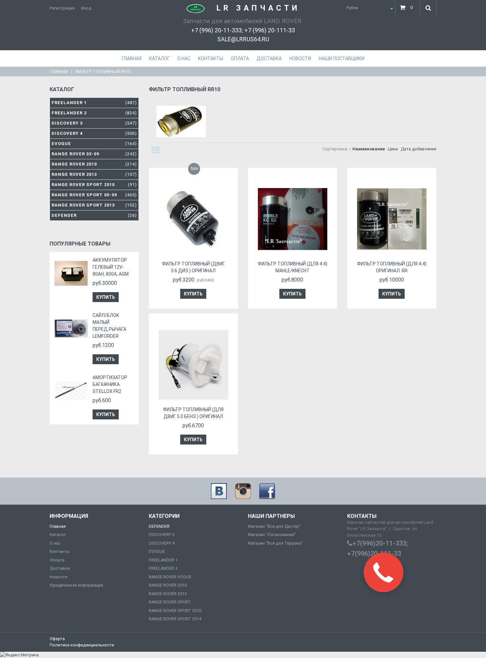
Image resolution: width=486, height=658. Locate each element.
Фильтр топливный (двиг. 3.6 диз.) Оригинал (193, 267)
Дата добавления (418, 148)
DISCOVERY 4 (162, 543)
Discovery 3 (94, 123)
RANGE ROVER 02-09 (94, 153)
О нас (55, 543)
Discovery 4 (94, 133)
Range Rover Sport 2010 (94, 184)
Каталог (58, 534)
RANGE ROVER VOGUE (170, 576)
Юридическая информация (76, 585)
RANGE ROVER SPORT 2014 (175, 618)
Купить (105, 297)
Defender (94, 215)
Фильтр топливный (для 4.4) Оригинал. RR (391, 267)
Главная (59, 71)
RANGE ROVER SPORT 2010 (175, 610)
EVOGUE (157, 551)
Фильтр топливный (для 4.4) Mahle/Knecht (292, 267)
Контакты (60, 551)
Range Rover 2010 (94, 164)
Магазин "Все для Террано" (275, 543)
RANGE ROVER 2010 (168, 585)
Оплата (57, 560)
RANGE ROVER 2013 (168, 593)
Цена (393, 148)
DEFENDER (159, 526)
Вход (86, 8)
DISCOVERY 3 (162, 534)
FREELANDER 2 (163, 568)
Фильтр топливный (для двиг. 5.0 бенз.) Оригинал (193, 413)
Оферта (57, 638)
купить (193, 293)
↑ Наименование (367, 148)
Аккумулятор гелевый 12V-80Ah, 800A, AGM (111, 267)
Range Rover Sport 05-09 (94, 194)
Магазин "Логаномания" (272, 534)
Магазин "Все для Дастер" (274, 526)
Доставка (60, 568)
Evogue (94, 143)
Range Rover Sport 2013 (94, 205)
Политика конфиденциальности (82, 644)
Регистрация (62, 8)
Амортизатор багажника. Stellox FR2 (110, 384)
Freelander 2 (94, 112)
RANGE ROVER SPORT (170, 602)
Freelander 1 (94, 102)
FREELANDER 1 (163, 560)
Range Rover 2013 (94, 174)
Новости (58, 576)
